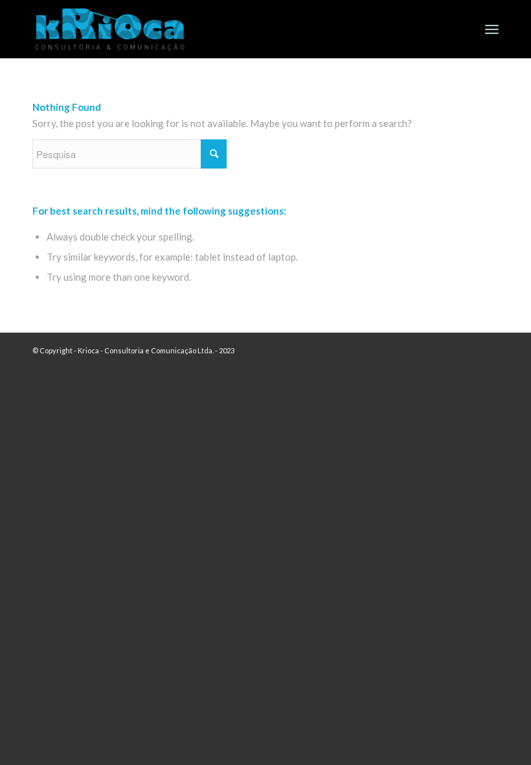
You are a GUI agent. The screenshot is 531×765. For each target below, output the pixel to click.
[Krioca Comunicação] (110, 34)
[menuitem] (492, 29)
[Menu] (492, 29)
